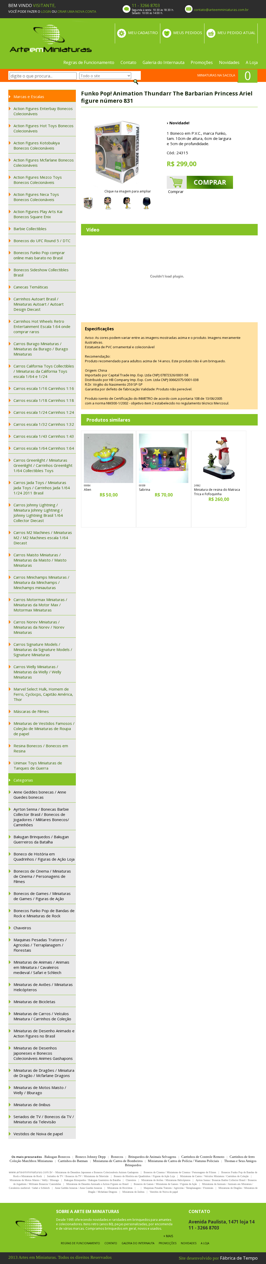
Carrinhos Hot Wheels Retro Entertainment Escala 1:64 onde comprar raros (42, 326)
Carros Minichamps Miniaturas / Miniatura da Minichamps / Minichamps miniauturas (41, 582)
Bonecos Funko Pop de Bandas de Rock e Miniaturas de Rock (44, 913)
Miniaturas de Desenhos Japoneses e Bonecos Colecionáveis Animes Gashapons (43, 1053)
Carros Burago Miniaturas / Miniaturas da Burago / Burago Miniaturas (41, 349)
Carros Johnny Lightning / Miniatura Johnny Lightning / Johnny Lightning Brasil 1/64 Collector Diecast (38, 512)
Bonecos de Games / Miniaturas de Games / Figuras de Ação (42, 896)
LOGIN (46, 11)
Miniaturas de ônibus (32, 1104)
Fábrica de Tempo (239, 1258)
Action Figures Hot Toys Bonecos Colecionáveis (44, 128)
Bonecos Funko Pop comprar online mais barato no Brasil (39, 255)
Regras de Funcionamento (88, 62)
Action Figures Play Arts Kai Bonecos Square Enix (38, 214)
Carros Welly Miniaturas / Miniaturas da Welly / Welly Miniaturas (37, 672)
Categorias (23, 780)
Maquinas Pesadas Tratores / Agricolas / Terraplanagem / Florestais (40, 945)
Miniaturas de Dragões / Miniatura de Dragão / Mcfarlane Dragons (44, 1073)
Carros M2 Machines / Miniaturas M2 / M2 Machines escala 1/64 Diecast (43, 537)
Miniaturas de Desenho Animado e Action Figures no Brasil (44, 1033)
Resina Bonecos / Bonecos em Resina (41, 748)
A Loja (252, 62)
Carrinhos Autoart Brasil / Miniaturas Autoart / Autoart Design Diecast (39, 304)
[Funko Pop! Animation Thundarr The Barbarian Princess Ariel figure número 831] (117, 152)
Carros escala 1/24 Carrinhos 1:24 (44, 412)
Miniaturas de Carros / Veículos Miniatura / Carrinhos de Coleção (42, 1016)
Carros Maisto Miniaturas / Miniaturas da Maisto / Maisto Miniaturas (40, 560)
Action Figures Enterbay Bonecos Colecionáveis (43, 111)
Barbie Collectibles (30, 228)
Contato (128, 62)
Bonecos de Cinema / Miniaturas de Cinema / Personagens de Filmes (42, 876)
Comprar (176, 191)
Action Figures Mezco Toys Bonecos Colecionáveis (38, 180)
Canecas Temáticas (31, 286)
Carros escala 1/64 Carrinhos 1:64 (44, 448)
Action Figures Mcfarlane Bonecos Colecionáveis (44, 162)
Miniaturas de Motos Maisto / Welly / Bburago (40, 1090)
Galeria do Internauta (163, 62)
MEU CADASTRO (143, 32)
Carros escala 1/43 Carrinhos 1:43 (44, 436)
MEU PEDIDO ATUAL (236, 32)
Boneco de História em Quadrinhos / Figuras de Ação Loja (44, 856)
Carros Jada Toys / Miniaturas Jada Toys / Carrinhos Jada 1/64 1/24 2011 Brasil (42, 487)
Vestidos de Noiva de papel (38, 1133)
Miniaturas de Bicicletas (34, 1001)
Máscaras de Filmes (31, 711)
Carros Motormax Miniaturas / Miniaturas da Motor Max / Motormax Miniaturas (40, 604)
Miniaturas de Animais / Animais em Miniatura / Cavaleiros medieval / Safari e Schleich (41, 967)
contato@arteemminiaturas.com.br (221, 9)
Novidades (229, 62)
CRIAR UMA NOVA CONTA (76, 11)
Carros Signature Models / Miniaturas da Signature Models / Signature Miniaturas (43, 649)
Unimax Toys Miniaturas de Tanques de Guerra (38, 765)
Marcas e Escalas (29, 96)
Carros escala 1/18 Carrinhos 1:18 (44, 400)
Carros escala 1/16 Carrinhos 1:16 (44, 388)
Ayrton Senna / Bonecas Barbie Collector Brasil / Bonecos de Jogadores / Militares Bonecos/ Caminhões (41, 817)
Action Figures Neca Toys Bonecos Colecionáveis (36, 197)
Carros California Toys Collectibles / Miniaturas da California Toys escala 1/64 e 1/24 (44, 371)
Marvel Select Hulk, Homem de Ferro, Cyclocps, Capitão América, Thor (43, 694)
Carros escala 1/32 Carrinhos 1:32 (44, 424)
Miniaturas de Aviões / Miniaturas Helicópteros (43, 987)
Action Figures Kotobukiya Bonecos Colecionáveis (37, 145)
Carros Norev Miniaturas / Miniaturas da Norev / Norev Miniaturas (39, 627)
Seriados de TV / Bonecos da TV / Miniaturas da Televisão (44, 1119)
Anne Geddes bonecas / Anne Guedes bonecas (40, 794)
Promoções (202, 62)
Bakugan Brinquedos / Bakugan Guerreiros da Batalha (41, 839)
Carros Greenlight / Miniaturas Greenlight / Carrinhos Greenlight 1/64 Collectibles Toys (43, 465)
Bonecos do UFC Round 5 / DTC (42, 240)
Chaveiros (22, 927)
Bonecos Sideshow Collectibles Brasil (41, 272)
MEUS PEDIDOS (187, 32)
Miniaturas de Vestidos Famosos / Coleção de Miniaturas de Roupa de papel (44, 728)
